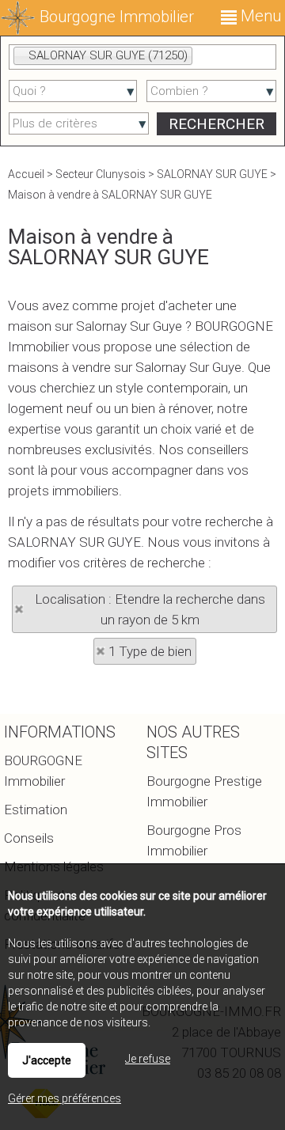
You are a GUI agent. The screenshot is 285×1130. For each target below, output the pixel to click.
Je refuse (147, 1058)
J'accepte (46, 1060)
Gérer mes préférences (64, 1098)
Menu (259, 15)
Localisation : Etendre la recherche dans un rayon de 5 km (150, 609)
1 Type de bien (150, 651)
